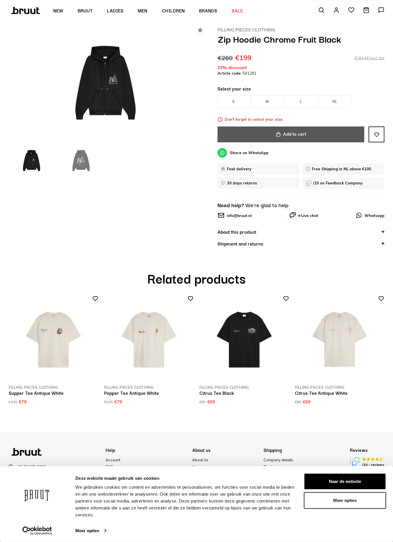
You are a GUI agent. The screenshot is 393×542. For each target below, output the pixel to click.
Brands (208, 10)
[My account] (336, 10)
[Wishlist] (351, 10)
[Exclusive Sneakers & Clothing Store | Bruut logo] (26, 9)
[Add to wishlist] (376, 134)
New (58, 10)
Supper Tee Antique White (36, 392)
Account (113, 460)
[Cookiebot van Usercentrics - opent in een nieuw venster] (37, 530)
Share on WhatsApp (249, 152)
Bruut (85, 10)
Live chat (309, 215)
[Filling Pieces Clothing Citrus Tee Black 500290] (244, 340)
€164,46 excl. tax (369, 58)
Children (173, 10)
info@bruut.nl (239, 215)
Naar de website (345, 481)
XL (334, 101)
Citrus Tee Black (216, 392)
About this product (237, 231)
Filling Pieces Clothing (246, 30)
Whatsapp (374, 215)
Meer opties (87, 530)
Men (142, 10)
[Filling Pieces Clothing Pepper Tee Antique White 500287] (149, 340)
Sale (237, 10)
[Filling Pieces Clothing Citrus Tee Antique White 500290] (340, 340)
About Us (200, 460)
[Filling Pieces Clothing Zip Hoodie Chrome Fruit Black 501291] (106, 83)
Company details (278, 460)
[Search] (321, 10)
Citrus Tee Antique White (321, 392)
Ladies (115, 10)
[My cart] (366, 10)
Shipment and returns (240, 243)
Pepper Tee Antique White (131, 392)
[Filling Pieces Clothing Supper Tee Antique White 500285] (53, 340)
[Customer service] (381, 10)
